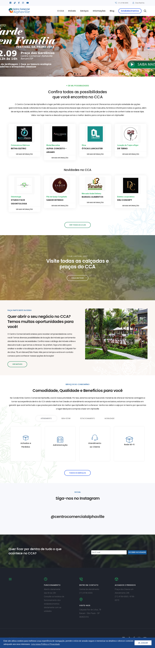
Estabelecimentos (130, 10)
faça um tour (78, 278)
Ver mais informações (24, 154)
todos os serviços (77, 473)
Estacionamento (87, 418)
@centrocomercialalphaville (77, 516)
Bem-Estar (66, 418)
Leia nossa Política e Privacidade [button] (45, 644)
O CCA (60, 10)
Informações (99, 10)
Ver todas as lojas (77, 225)
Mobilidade (109, 418)
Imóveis (72, 10)
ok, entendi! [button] (143, 643)
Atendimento (46, 418)
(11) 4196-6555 (123, 3)
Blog (112, 10)
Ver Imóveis (17, 364)
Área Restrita (139, 3)
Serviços (84, 10)
